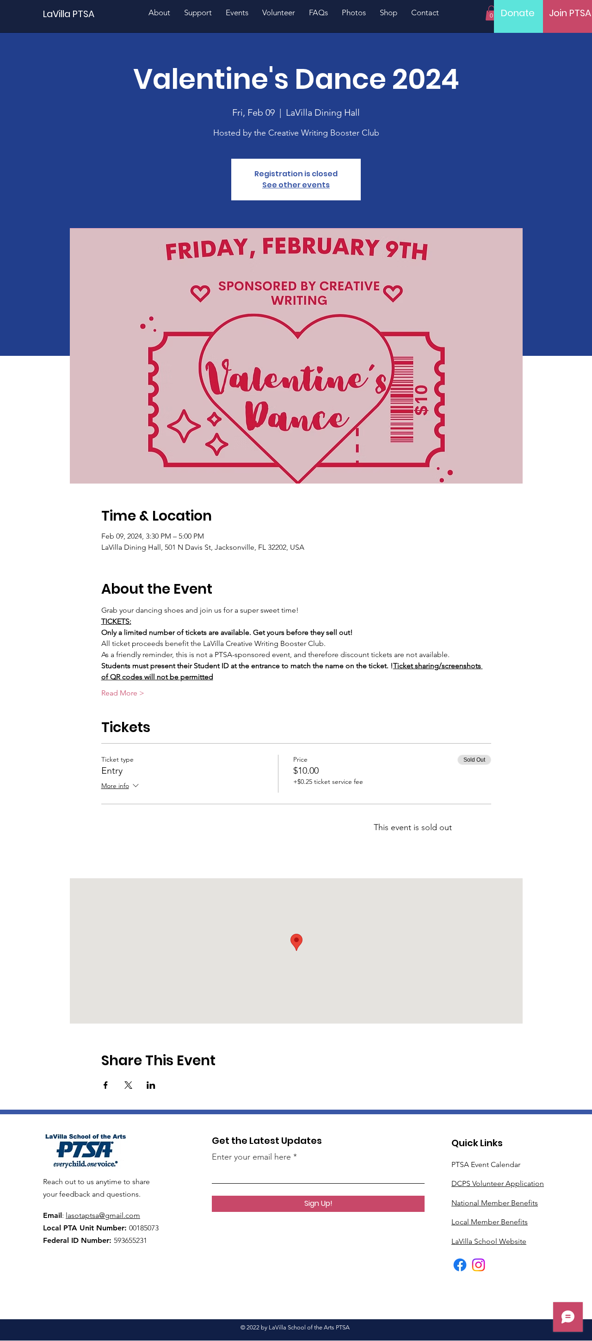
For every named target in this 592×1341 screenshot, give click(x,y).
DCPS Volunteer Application (497, 1183)
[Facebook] (460, 1264)
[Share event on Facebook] (105, 1085)
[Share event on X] (128, 1085)
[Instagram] (478, 1264)
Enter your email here (251, 1157)
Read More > (122, 693)
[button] (491, 13)
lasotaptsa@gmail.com (103, 1215)
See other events (296, 185)
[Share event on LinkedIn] (151, 1085)
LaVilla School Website (488, 1241)
